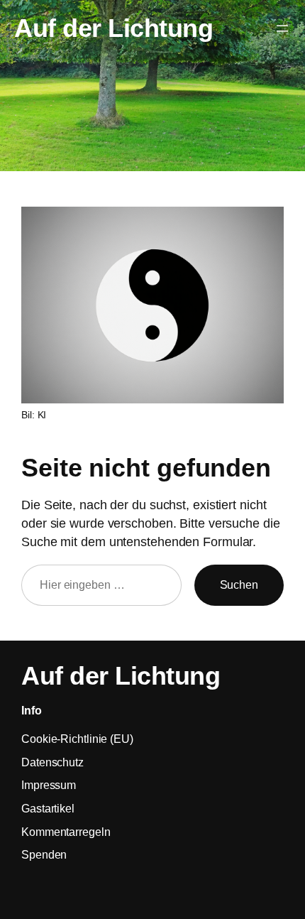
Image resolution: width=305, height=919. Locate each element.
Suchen (239, 584)
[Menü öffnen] (282, 28)
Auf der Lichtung (113, 28)
